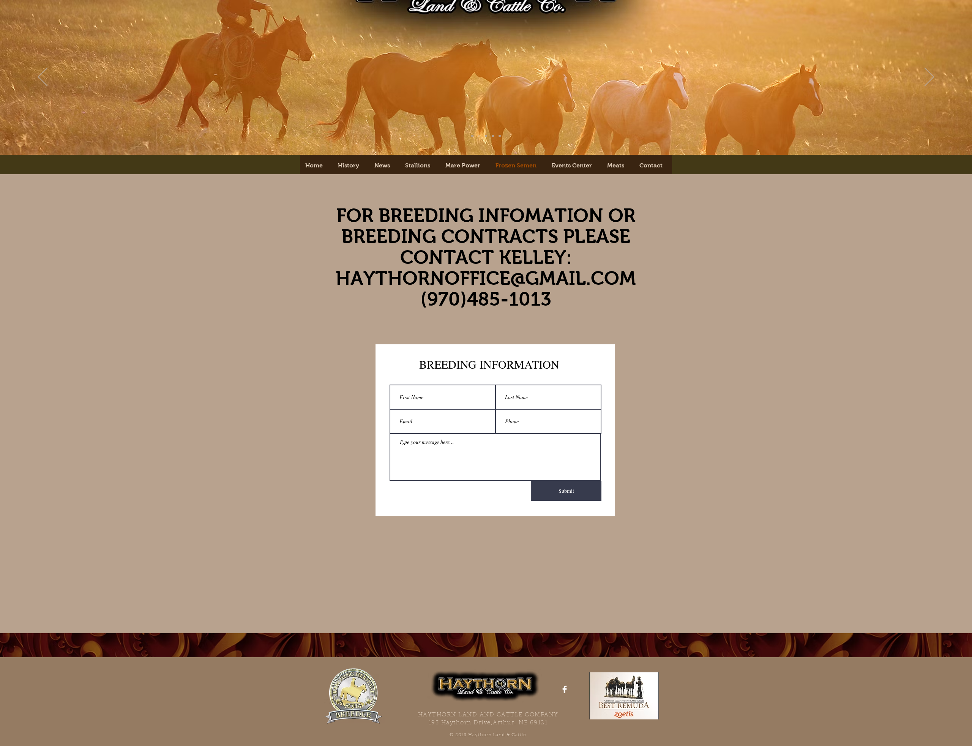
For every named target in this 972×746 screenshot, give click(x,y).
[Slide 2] (479, 136)
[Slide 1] (472, 136)
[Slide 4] (500, 136)
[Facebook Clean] (564, 689)
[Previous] (42, 77)
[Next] (929, 77)
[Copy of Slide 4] (486, 136)
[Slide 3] (493, 136)
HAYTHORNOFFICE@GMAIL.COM (486, 278)
